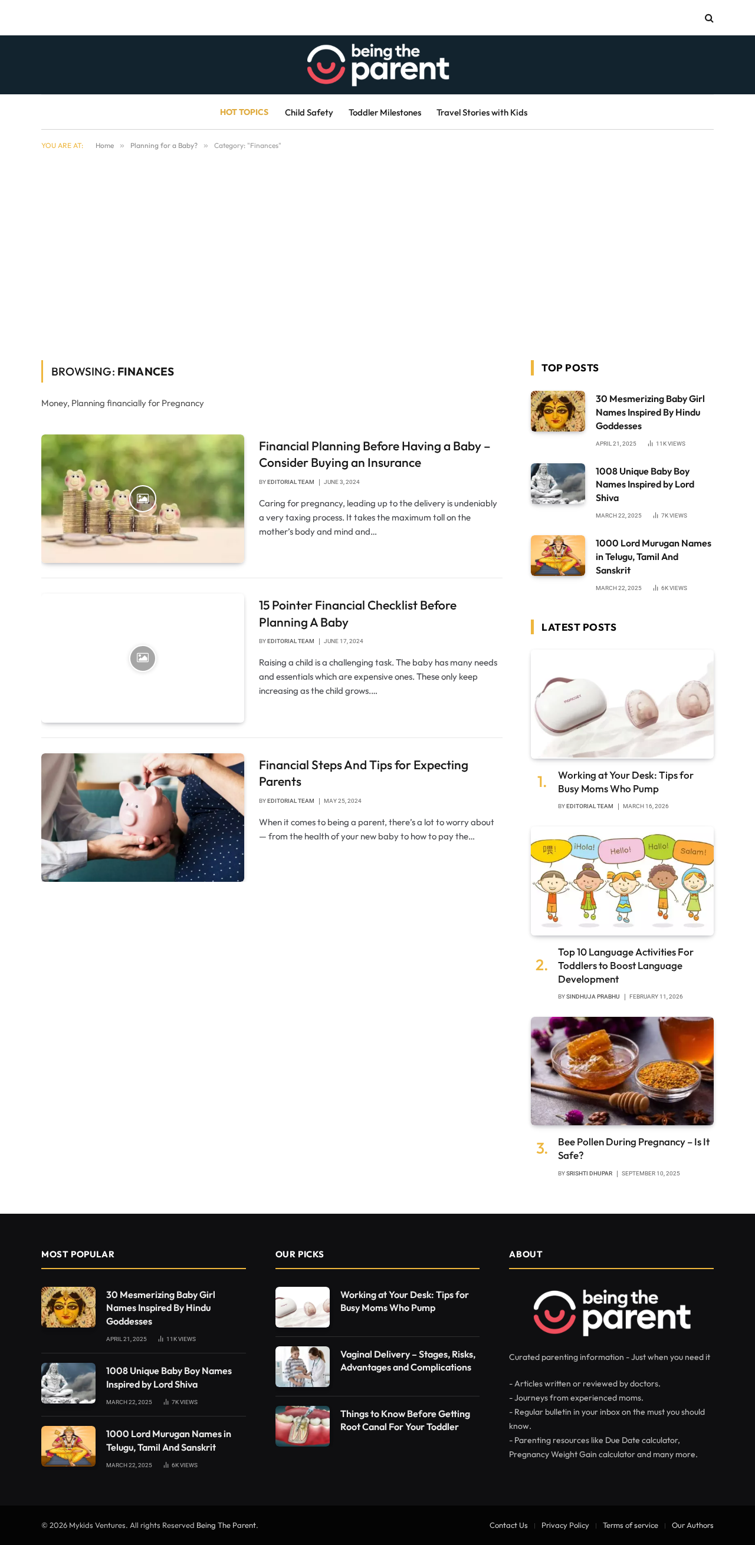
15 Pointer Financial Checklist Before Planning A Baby (358, 613)
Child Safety (309, 112)
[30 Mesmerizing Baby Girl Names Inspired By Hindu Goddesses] (558, 411)
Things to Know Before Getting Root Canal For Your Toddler (405, 1420)
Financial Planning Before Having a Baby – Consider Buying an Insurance (375, 454)
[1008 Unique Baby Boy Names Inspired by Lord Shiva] (558, 483)
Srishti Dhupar (589, 1173)
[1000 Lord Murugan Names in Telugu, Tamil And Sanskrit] (558, 555)
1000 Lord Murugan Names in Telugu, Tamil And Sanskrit (653, 556)
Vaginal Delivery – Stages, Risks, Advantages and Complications (407, 1360)
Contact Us (509, 1525)
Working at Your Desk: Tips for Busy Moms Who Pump (626, 782)
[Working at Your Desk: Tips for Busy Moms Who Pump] (622, 704)
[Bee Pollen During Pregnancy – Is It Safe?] (622, 1071)
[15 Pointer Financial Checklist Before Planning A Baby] (142, 658)
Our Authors (693, 1525)
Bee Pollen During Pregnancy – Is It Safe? (634, 1148)
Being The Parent (226, 1525)
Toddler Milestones (385, 112)
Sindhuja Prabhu (593, 996)
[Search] (708, 18)
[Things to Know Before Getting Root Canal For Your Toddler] (302, 1426)
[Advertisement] (377, 252)
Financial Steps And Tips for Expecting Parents (363, 773)
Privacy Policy (565, 1525)
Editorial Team (290, 482)
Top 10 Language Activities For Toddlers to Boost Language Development (626, 965)
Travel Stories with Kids (481, 112)
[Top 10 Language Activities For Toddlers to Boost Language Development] (622, 880)
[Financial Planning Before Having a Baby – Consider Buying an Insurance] (142, 498)
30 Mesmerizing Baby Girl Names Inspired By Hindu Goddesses (650, 412)
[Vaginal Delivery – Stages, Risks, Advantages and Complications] (302, 1366)
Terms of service (630, 1525)
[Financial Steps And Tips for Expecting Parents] (142, 817)
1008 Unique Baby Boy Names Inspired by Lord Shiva (645, 484)
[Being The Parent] (377, 64)
